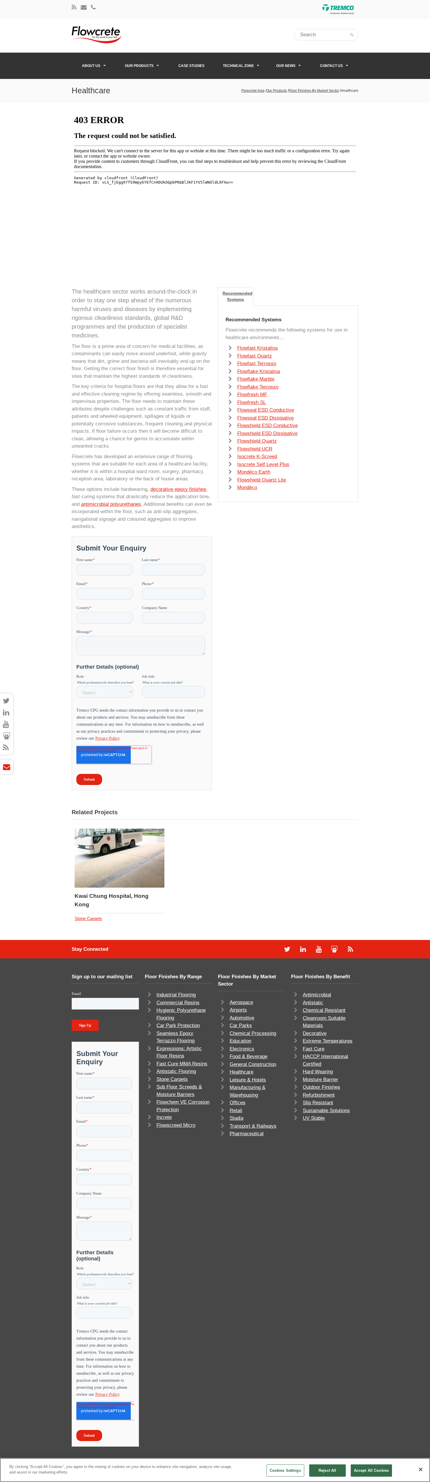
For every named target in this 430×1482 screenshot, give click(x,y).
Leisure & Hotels (248, 1080)
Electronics (242, 1049)
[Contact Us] (84, 8)
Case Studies (191, 66)
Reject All (327, 1470)
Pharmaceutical (247, 1133)
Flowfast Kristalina (257, 348)
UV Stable (314, 1118)
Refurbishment (319, 1095)
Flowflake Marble (255, 379)
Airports (238, 1010)
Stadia (236, 1118)
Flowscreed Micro (175, 1125)
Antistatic (313, 1002)
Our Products (139, 66)
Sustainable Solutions (326, 1110)
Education (240, 1041)
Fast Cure (313, 1049)
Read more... (135, 858)
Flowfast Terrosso (256, 363)
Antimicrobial (317, 995)
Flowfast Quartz (254, 356)
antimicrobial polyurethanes (111, 504)
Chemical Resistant (324, 1010)
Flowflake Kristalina (258, 371)
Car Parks (241, 1025)
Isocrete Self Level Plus (263, 464)
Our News (285, 66)
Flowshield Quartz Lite (261, 480)
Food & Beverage (248, 1056)
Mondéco (247, 487)
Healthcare (241, 1072)
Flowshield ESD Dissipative (267, 433)
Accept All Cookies (371, 1470)
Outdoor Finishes (321, 1087)
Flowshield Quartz (257, 441)
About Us (91, 66)
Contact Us (331, 66)
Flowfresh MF (252, 394)
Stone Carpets (88, 918)
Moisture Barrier (320, 1079)
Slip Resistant (318, 1102)
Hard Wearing (318, 1071)
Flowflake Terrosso (257, 387)
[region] (215, 1470)
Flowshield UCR (254, 449)
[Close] (420, 1469)
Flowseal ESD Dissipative (265, 418)
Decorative (314, 1033)
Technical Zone (238, 66)
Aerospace (241, 1002)
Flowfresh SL (251, 402)
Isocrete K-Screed (257, 456)
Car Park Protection (178, 1025)
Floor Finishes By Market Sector (314, 91)
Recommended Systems (237, 296)
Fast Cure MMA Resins (181, 1064)
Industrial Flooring (176, 995)
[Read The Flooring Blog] (74, 8)
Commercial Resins (177, 1002)
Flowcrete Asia (252, 91)
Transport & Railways (253, 1126)
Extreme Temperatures (327, 1041)
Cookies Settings (285, 1470)
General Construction (253, 1064)
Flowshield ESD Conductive (267, 425)
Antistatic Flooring (176, 1071)
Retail (236, 1110)
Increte (164, 1117)
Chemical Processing (253, 1033)
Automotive (242, 1018)
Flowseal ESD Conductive (265, 410)
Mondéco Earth (253, 472)
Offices (237, 1102)
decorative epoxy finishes (178, 489)
